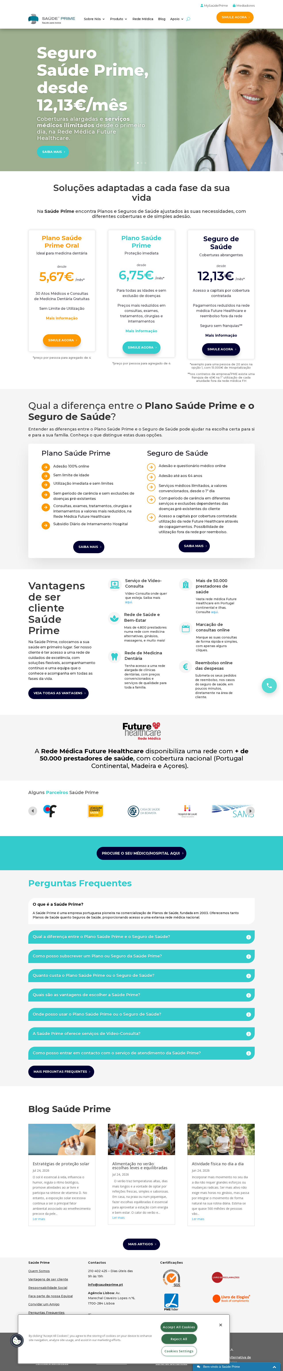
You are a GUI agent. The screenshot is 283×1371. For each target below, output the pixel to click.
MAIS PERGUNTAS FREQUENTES (60, 1072)
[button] (17, 1341)
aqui (128, 602)
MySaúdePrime (215, 5)
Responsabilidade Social (47, 1288)
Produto (116, 19)
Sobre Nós (92, 19)
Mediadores (245, 5)
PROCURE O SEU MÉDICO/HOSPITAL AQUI (141, 853)
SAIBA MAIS (52, 152)
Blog (161, 19)
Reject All (179, 1339)
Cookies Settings (178, 1351)
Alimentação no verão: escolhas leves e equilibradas (139, 1165)
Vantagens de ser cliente (48, 1279)
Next (250, 811)
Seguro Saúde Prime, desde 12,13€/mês (93, 79)
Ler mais (39, 1219)
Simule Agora (140, 347)
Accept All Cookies (179, 1327)
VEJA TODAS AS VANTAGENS (58, 693)
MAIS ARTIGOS (140, 1244)
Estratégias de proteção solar (61, 1163)
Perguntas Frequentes (46, 1313)
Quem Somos (39, 1271)
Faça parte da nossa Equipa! (50, 1296)
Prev (32, 811)
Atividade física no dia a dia (218, 1163)
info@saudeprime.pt (105, 1285)
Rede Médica (142, 19)
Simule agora (61, 340)
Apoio (175, 19)
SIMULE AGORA (234, 17)
